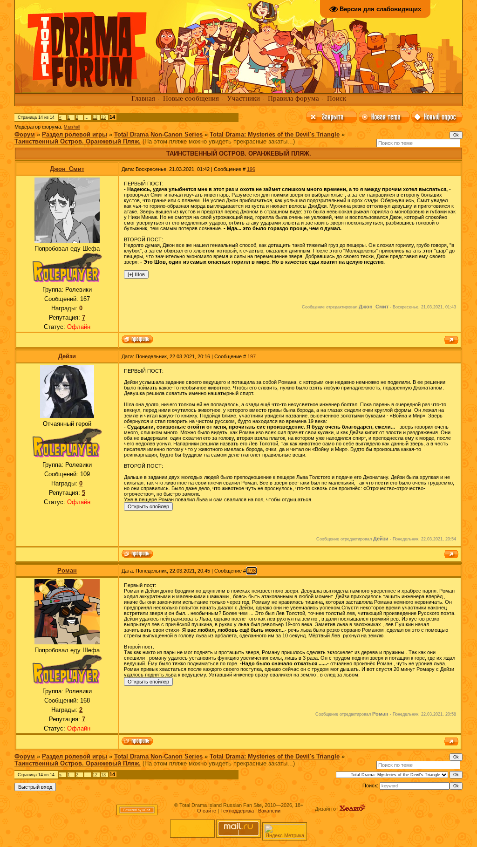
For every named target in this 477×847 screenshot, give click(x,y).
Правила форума (293, 98)
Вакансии (269, 810)
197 (251, 356)
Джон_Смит (67, 168)
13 (103, 117)
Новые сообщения (191, 98)
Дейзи (67, 356)
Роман (67, 570)
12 (95, 117)
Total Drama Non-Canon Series (158, 134)
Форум (24, 134)
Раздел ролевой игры (74, 134)
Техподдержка (237, 810)
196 (251, 169)
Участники (243, 98)
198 (251, 571)
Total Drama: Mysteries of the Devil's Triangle (275, 134)
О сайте (206, 810)
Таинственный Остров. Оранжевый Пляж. (77, 141)
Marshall (72, 127)
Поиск (336, 98)
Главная (143, 98)
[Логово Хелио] (353, 809)
